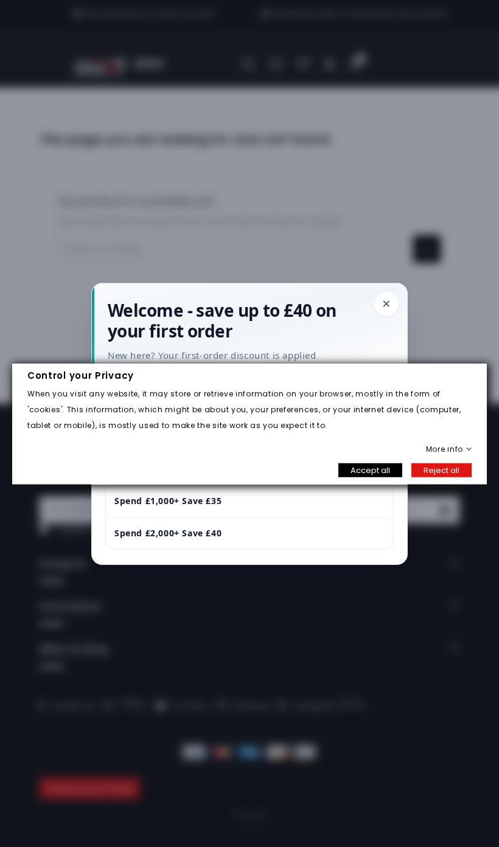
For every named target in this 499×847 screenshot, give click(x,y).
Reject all (441, 469)
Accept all (370, 469)
